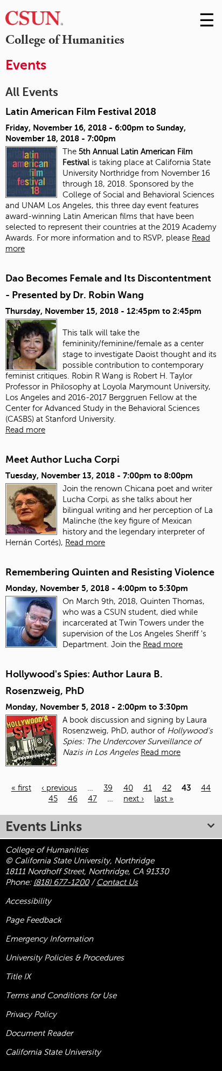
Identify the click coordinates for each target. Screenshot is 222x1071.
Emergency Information (49, 939)
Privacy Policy (31, 1014)
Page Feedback (33, 920)
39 (108, 788)
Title (18, 976)
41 (147, 788)
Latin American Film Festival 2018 (80, 111)
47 (92, 798)
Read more (25, 429)
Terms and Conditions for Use (60, 995)
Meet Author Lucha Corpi (62, 459)
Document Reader (39, 1033)
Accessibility (28, 901)
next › (133, 798)
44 (206, 788)
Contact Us (117, 882)
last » (164, 798)
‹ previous (59, 788)
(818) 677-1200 (61, 882)
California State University (53, 1052)
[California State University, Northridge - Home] (34, 21)
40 (128, 788)
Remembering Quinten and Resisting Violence (109, 572)
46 (73, 798)
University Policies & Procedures (64, 957)
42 (166, 788)
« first (21, 788)
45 (53, 798)
